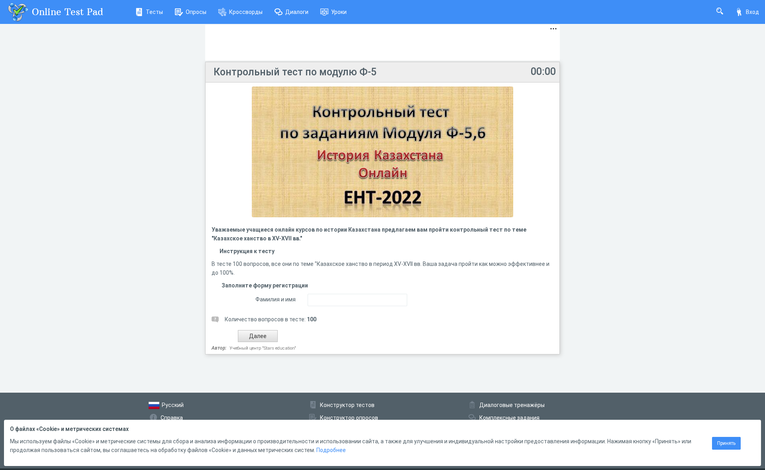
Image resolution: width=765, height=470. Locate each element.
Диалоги (296, 12)
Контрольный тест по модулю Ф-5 (295, 72)
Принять (726, 443)
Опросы (196, 12)
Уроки (339, 12)
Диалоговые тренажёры (512, 405)
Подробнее (331, 450)
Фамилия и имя (275, 299)
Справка (172, 418)
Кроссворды (246, 12)
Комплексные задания (509, 418)
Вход (752, 12)
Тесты (154, 12)
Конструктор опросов (349, 418)
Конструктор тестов (347, 405)
